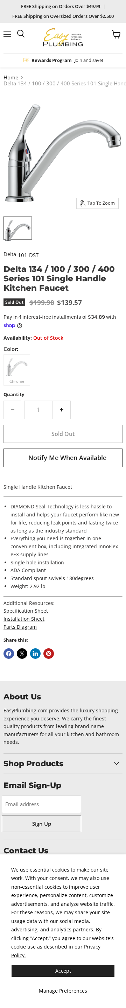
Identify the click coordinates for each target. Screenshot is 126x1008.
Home (11, 77)
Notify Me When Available (67, 457)
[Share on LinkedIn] (35, 653)
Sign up (41, 823)
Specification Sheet (26, 610)
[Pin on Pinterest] (48, 653)
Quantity (14, 394)
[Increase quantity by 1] (62, 410)
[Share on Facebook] (9, 653)
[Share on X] (22, 653)
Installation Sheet (24, 618)
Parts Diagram (20, 626)
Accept (63, 970)
